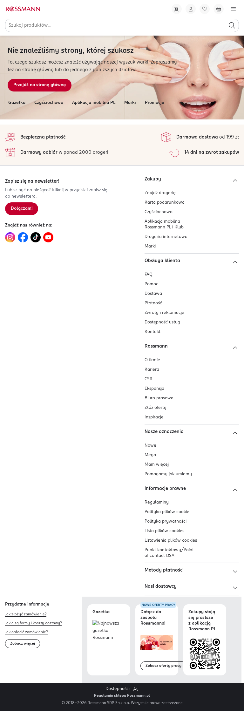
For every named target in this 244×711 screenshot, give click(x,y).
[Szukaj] (232, 25)
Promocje (154, 103)
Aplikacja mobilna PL (93, 103)
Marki (130, 103)
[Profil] (191, 9)
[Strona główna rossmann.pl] (22, 9)
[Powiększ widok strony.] (135, 689)
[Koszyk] (219, 9)
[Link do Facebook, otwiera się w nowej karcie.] (23, 237)
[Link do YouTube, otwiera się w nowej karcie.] (48, 237)
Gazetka (16, 103)
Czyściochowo (48, 103)
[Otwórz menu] (233, 9)
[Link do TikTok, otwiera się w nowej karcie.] (35, 237)
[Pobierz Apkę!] (177, 9)
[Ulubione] (205, 9)
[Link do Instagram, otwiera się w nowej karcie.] (10, 237)
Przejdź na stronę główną (39, 85)
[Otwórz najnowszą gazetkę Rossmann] (108, 631)
